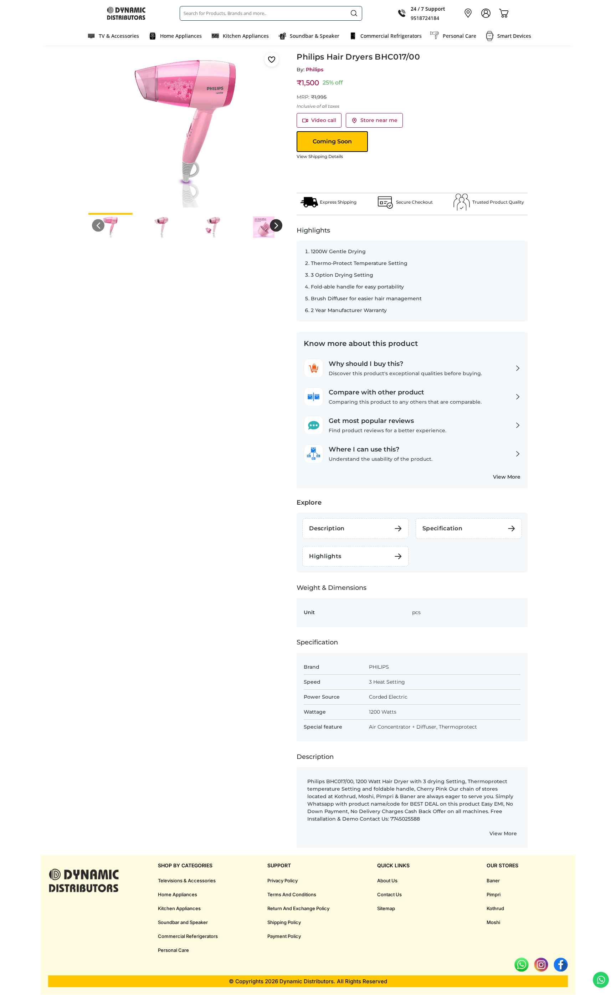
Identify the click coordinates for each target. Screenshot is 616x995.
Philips (314, 69)
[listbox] (271, 13)
